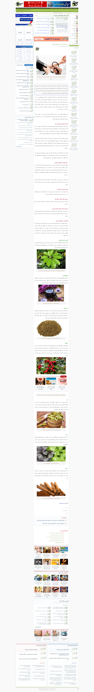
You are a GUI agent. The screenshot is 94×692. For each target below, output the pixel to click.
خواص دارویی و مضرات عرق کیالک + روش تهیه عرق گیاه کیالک (22, 80)
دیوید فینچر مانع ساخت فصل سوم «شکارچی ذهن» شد (25, 666)
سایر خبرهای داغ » (18, 146)
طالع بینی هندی (30, 43)
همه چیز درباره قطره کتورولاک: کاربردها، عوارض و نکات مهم (74, 102)
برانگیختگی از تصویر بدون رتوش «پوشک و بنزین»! (25, 127)
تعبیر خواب (18, 43)
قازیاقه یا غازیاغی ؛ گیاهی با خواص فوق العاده (43, 19)
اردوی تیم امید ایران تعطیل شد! (28, 142)
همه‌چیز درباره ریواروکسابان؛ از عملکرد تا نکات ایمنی (74, 79)
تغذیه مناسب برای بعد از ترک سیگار (58, 623)
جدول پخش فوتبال (19, 55)
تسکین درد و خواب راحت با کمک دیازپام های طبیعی (22, 71)
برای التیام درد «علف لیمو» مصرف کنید (56, 538)
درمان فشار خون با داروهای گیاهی (60, 44)
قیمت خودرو (29, 49)
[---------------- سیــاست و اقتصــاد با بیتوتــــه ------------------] (72, 645)
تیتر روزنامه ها (29, 60)
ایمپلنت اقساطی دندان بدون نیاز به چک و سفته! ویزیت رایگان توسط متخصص (51, 520)
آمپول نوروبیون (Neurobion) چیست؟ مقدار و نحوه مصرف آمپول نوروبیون (58, 608)
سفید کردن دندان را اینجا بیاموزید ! (24, 89)
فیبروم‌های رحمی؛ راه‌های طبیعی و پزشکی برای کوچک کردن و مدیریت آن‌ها (74, 149)
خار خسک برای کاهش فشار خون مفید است (56, 540)
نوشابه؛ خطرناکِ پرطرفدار (59, 610)
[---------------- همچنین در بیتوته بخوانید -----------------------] (40, 645)
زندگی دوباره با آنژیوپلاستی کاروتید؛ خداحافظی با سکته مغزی (41, 623)
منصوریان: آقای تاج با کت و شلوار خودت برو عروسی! (38, 679)
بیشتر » (36, 15)
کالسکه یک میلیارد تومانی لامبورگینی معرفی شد (25, 673)
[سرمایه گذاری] (51, 39)
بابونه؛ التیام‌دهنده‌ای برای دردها (24, 92)
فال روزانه (20, 39)
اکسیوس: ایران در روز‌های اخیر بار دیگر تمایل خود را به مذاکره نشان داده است (70, 675)
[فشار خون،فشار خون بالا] (51, 65)
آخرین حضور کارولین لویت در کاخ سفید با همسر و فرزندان (55, 675)
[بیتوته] (19, 6)
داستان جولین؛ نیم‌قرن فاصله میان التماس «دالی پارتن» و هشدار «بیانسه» (38, 666)
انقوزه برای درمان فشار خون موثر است (56, 534)
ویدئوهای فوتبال (19, 51)
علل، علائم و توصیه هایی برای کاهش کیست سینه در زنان (58, 614)
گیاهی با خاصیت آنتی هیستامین (24, 101)
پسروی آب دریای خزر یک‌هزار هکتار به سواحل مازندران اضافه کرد (58, 659)
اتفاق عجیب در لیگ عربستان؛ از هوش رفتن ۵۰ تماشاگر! (24, 676)
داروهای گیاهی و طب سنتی (68, 12)
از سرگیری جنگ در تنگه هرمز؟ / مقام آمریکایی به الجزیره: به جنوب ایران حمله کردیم (24, 135)
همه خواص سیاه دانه (26, 104)
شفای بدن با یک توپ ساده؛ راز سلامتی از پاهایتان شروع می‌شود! (74, 71)
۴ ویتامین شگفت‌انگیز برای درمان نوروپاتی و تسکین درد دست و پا (74, 87)
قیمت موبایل (29, 55)
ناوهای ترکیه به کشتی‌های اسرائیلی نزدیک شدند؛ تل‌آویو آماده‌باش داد (24, 140)
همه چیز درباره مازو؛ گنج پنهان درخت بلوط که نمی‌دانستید (22, 98)
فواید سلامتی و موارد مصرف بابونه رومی (42, 27)
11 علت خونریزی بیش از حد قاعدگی (41, 610)
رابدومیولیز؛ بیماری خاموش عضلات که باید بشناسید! (74, 118)
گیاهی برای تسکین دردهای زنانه (24, 110)
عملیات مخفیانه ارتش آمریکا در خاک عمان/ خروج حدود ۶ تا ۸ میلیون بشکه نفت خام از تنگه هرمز (70, 678)
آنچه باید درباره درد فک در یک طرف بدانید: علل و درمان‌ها (74, 141)
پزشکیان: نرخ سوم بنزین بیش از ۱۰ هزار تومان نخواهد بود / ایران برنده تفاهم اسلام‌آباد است (59, 654)
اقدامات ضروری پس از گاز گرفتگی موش (41, 620)
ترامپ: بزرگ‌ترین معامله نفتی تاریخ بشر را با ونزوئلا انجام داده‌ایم (70, 683)
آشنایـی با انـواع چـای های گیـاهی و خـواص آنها (22, 77)
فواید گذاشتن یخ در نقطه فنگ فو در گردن (42, 21)
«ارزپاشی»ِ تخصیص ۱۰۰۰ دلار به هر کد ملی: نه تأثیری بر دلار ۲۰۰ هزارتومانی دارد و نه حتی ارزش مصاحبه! (55, 683)
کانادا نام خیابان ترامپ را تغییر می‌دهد (62, 649)
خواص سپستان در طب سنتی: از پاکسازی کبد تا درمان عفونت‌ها (23, 86)
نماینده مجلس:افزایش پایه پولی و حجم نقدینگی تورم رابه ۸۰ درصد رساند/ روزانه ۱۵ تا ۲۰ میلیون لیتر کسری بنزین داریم (70, 666)
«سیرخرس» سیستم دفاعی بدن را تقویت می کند (55, 536)
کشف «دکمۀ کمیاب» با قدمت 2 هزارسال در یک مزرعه (38, 673)
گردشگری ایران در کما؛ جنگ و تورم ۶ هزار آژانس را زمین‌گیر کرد (22, 120)
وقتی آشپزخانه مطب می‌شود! (24, 95)
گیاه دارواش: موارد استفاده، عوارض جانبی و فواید (42, 25)
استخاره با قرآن (28, 39)
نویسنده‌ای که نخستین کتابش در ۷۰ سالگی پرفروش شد (28, 654)
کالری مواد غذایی (19, 53)
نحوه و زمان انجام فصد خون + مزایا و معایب (42, 32)
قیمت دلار (29, 53)
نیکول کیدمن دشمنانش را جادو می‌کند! (31, 649)
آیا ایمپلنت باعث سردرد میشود (42, 607)
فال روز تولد (22, 43)
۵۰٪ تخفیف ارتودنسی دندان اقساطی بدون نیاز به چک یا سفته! (53, 523)
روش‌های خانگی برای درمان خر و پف (23, 107)
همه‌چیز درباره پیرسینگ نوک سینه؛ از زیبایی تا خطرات (74, 95)
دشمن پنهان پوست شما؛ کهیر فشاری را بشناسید (74, 56)
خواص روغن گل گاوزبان (59, 542)
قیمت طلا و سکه (28, 51)
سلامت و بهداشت (75, 12)
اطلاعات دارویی (19, 49)
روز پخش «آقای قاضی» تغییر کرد (39, 669)
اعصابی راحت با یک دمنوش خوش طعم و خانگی (23, 83)
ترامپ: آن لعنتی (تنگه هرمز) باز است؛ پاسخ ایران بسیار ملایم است (55, 666)
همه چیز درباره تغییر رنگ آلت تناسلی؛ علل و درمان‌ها (74, 134)
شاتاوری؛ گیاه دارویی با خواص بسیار (43, 30)
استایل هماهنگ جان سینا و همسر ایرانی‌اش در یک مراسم (28, 658)
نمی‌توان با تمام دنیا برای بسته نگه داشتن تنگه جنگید (25, 125)
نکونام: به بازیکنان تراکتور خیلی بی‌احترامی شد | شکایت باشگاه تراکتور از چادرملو (24, 679)
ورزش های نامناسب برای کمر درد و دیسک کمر (58, 617)
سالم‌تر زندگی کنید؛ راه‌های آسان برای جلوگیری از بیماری (74, 64)
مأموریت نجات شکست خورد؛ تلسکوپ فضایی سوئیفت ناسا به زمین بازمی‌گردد (24, 123)
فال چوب (26, 43)
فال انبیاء (20, 32)
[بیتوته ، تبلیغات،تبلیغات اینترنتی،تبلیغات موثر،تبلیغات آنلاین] (35, 4)
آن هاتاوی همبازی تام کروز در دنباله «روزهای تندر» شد (25, 132)
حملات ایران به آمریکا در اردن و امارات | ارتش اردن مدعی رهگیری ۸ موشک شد (24, 130)
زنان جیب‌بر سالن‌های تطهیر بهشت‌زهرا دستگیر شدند (25, 137)
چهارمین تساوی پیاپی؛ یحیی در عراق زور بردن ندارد (25, 144)
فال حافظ (28, 32)
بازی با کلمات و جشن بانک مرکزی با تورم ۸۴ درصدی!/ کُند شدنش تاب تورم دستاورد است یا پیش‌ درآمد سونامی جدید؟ (55, 678)
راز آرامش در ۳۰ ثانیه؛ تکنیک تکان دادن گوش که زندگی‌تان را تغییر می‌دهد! (74, 126)
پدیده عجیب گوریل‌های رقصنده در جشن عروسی (24, 669)
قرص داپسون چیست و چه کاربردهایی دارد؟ (57, 620)
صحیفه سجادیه (20, 60)
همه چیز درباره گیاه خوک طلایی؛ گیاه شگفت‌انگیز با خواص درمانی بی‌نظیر (62, 27)
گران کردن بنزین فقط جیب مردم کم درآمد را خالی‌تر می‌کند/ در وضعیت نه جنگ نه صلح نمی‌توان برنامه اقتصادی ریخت (70, 671)
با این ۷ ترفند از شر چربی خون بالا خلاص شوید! (73, 111)
